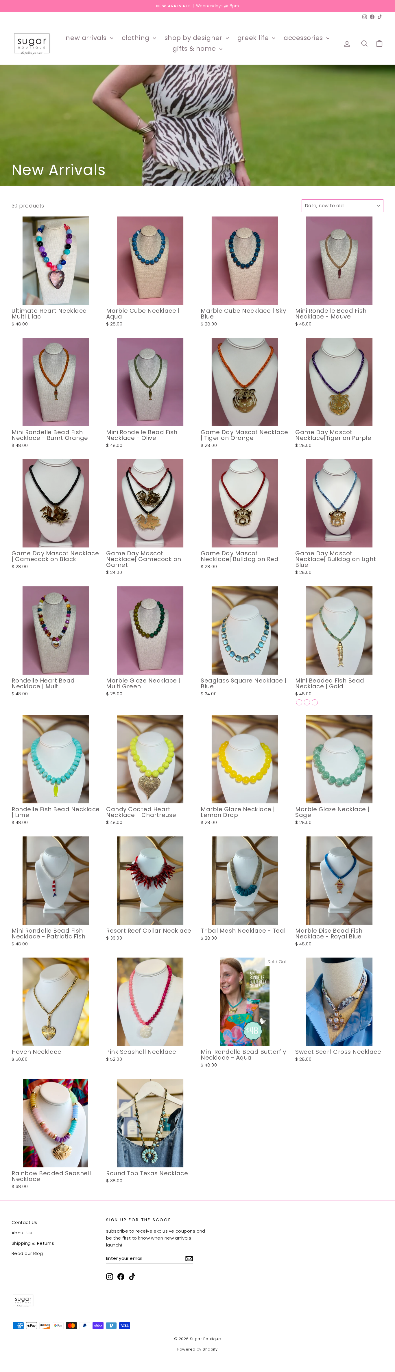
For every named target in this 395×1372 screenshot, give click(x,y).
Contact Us (24, 1222)
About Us (22, 1233)
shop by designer (194, 37)
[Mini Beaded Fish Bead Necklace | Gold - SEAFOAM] (299, 702)
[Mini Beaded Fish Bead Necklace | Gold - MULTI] (315, 702)
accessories (304, 37)
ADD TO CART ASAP (55, 299)
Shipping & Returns (33, 1243)
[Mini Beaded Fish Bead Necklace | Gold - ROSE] (307, 702)
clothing (137, 37)
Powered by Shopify (197, 1349)
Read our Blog (27, 1253)
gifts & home (195, 48)
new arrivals (87, 37)
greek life (254, 37)
